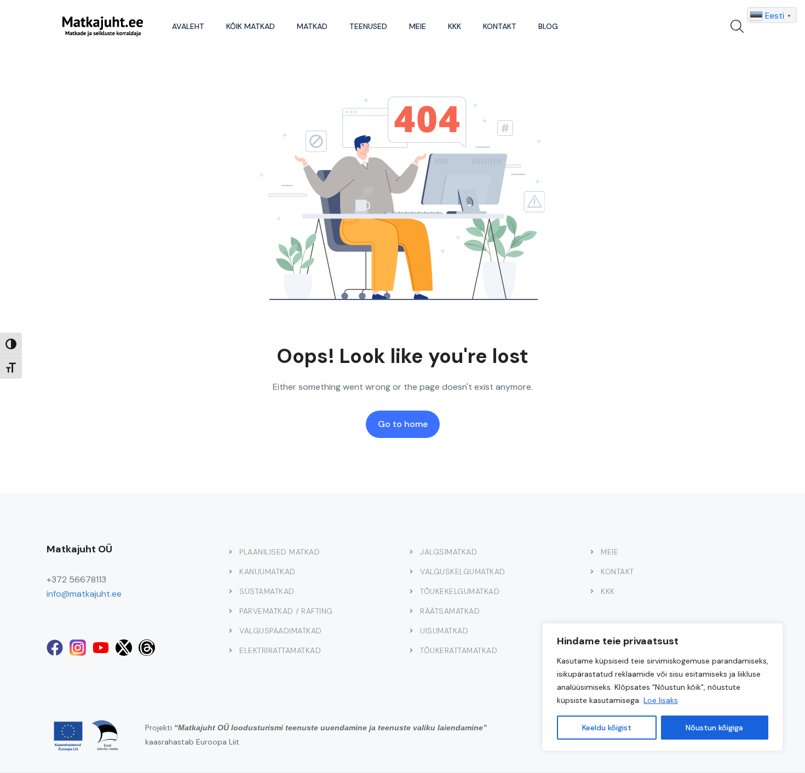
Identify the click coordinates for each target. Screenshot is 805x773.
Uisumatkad (444, 631)
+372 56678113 (76, 579)
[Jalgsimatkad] (411, 552)
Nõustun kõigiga (714, 727)
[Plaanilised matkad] (230, 552)
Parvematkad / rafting (286, 611)
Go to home (403, 424)
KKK (454, 26)
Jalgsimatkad (448, 552)
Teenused (368, 26)
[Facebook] (55, 647)
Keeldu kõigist (606, 727)
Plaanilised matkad (279, 552)
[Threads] (147, 647)
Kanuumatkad (267, 571)
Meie (417, 26)
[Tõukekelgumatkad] (411, 591)
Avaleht (188, 26)
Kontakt (499, 26)
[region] (662, 687)
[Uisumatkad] (411, 630)
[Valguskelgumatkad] (411, 571)
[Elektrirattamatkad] (230, 650)
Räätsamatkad (450, 611)
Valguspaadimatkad (280, 631)
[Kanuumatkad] (230, 571)
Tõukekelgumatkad (459, 591)
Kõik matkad (250, 26)
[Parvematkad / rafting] (230, 611)
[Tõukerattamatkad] (411, 650)
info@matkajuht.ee (84, 593)
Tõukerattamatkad (458, 650)
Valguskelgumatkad (462, 571)
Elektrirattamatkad (280, 650)
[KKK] (592, 591)
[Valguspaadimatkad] (230, 630)
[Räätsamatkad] (411, 611)
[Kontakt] (592, 571)
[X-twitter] (124, 647)
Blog (548, 26)
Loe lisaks (660, 700)
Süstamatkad (267, 591)
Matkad (312, 26)
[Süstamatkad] (230, 591)
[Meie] (592, 552)
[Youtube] (101, 647)
